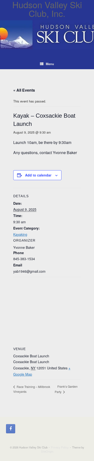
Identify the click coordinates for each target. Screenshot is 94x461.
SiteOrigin (47, 451)
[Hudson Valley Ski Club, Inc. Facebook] (10, 428)
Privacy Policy (60, 447)
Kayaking (20, 234)
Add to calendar (38, 175)
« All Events (24, 90)
